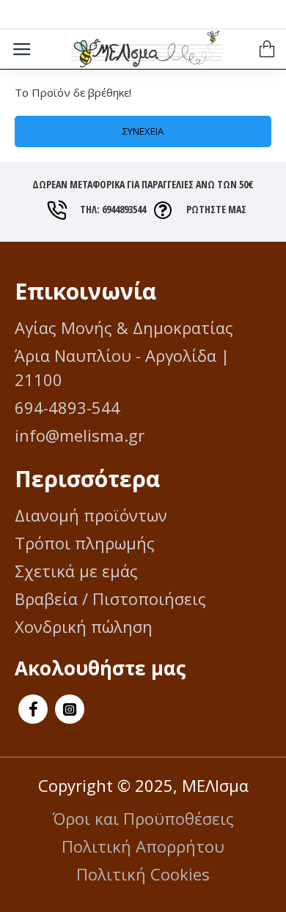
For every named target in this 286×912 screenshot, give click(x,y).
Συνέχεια (143, 131)
